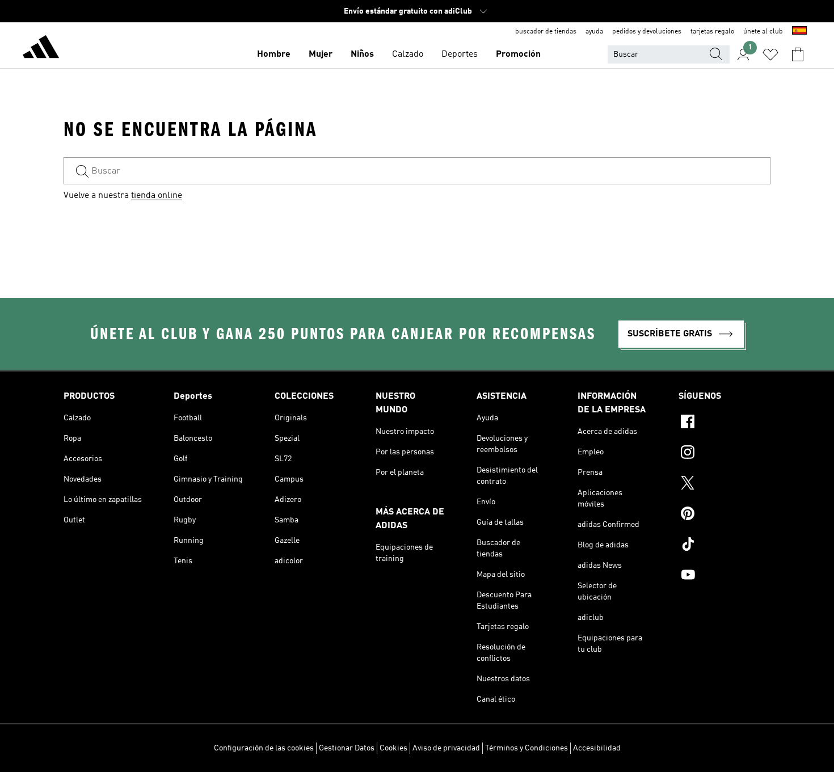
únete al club (763, 31)
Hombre (273, 54)
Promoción (518, 54)
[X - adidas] (724, 484)
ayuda (594, 31)
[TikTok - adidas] (724, 545)
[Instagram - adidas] (724, 453)
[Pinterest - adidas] (724, 515)
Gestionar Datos (346, 748)
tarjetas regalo (712, 31)
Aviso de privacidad (446, 748)
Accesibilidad (597, 748)
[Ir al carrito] (797, 54)
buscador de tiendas (545, 31)
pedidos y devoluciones (646, 31)
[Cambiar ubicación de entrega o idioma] (799, 32)
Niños (362, 54)
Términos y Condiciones (526, 748)
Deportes (459, 54)
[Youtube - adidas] (724, 576)
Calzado (407, 54)
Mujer (320, 54)
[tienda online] (41, 48)
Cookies (393, 748)
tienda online (156, 195)
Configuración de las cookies (264, 748)
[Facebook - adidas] (724, 423)
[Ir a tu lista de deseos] (770, 54)
